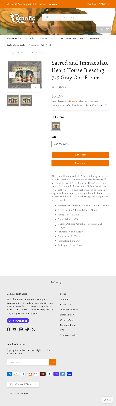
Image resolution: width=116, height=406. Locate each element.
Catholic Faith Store (20, 393)
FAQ (62, 330)
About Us (65, 299)
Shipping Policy (68, 325)
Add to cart (80, 154)
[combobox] (75, 17)
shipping (74, 101)
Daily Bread (46, 45)
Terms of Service (68, 335)
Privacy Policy (67, 319)
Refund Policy (67, 314)
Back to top (56, 282)
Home (9, 53)
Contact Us (65, 304)
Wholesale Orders (69, 309)
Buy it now (80, 163)
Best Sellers (30, 38)
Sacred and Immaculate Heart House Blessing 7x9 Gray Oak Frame (31, 53)
